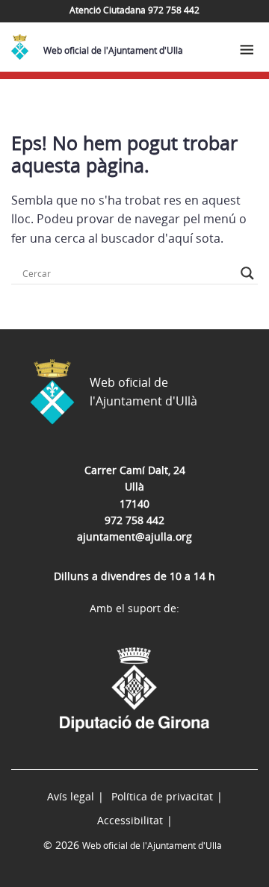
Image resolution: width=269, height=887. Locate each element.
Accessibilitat (130, 820)
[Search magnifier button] (247, 273)
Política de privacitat (162, 796)
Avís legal (70, 796)
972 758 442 (134, 520)
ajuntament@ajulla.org (134, 536)
